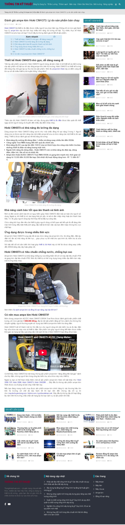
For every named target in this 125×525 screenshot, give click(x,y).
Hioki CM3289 (40, 382)
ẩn (54, 36)
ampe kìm (15, 30)
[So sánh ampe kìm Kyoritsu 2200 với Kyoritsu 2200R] (89, 444)
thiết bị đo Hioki (45, 244)
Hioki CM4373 (10, 28)
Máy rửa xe (100, 489)
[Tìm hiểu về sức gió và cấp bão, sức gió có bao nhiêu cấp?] (89, 94)
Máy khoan (100, 482)
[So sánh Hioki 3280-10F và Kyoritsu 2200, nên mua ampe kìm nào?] (10, 457)
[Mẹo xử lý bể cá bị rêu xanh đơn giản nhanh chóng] (89, 107)
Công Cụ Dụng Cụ (39, 4)
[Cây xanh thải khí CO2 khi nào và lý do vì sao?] (89, 42)
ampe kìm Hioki (58, 69)
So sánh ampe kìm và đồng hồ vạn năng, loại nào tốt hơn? (35, 310)
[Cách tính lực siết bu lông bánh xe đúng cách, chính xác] (89, 132)
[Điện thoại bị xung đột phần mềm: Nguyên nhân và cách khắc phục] (89, 119)
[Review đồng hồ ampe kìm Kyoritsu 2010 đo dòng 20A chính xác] (89, 457)
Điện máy (72, 4)
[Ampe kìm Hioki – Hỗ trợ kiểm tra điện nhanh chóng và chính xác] (10, 418)
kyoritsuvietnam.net (44, 393)
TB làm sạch (63, 4)
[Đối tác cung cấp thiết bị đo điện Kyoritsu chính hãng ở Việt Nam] (49, 418)
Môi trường (98, 4)
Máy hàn (99, 485)
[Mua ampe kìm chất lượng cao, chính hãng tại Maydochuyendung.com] (49, 431)
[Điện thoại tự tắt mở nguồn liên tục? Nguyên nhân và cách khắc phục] (89, 81)
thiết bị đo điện (55, 120)
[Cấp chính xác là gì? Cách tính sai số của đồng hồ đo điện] (10, 444)
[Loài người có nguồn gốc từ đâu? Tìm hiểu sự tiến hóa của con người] (89, 55)
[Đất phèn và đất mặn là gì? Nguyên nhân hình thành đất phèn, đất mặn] (89, 68)
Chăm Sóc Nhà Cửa (84, 4)
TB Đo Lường (52, 4)
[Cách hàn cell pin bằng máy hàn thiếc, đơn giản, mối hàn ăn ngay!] (89, 29)
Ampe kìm (28, 12)
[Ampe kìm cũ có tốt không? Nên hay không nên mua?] (89, 431)
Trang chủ (8, 12)
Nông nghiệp (108, 4)
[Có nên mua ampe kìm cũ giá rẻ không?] (49, 457)
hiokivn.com (32, 393)
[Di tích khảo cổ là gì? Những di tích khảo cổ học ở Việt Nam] (89, 145)
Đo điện (37, 12)
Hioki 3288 (17, 382)
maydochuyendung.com (17, 393)
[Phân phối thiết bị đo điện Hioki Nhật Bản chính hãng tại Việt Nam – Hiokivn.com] (89, 418)
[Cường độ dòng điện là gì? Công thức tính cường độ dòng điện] (49, 444)
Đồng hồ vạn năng (102, 496)
